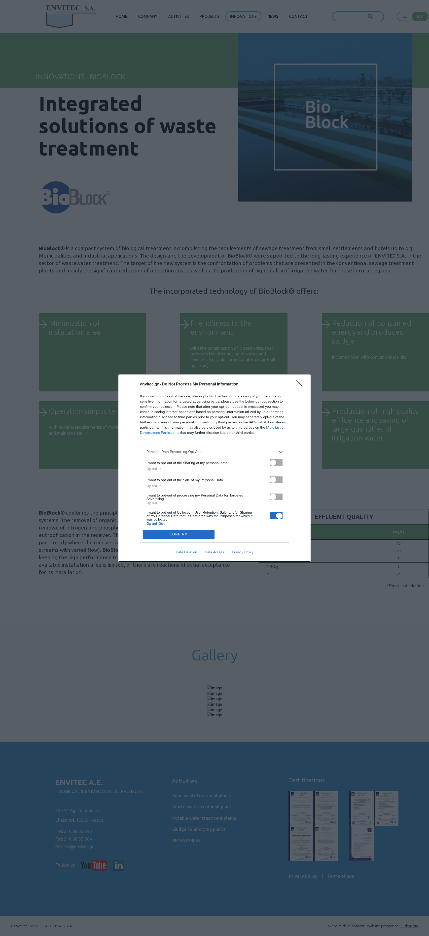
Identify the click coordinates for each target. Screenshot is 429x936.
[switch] (276, 462)
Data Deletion (186, 552)
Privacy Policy (242, 552)
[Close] (300, 384)
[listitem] (214, 451)
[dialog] (214, 468)
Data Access (214, 552)
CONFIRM (179, 534)
